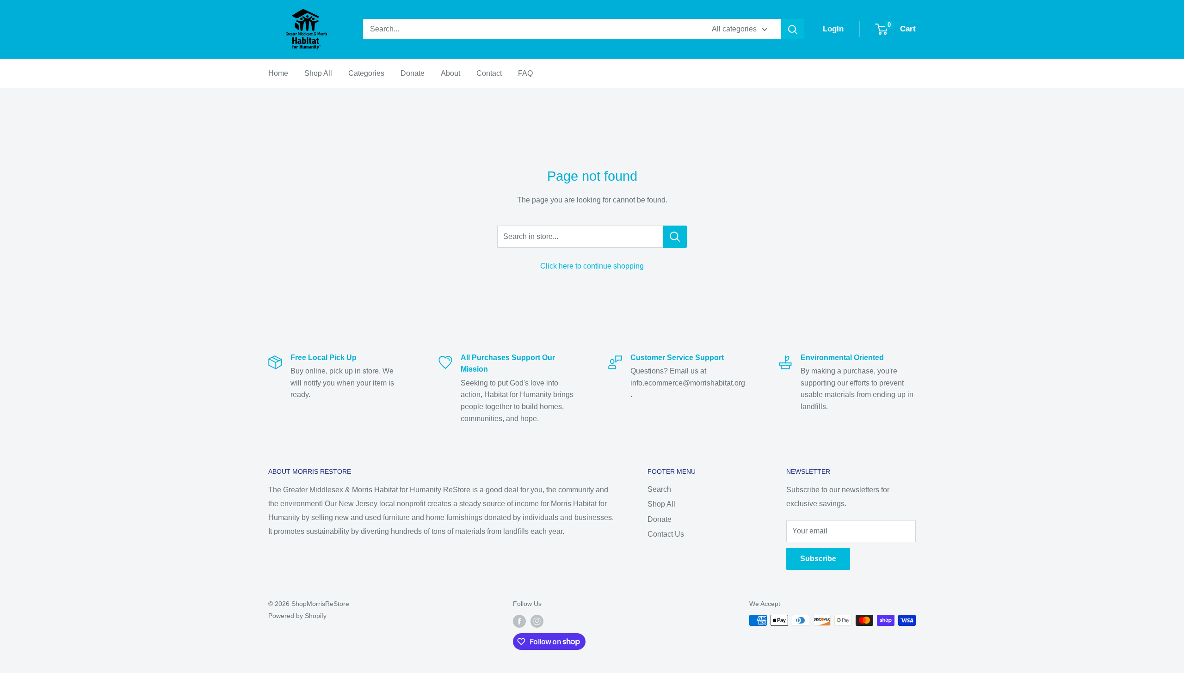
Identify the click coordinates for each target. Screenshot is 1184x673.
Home (278, 73)
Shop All (318, 73)
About (450, 73)
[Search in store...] (675, 237)
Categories (366, 73)
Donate (413, 73)
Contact (489, 73)
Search (659, 489)
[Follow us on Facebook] (519, 621)
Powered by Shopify (297, 615)
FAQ (525, 73)
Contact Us (666, 534)
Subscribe (818, 559)
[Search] (792, 29)
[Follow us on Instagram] (536, 621)
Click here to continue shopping (592, 266)
